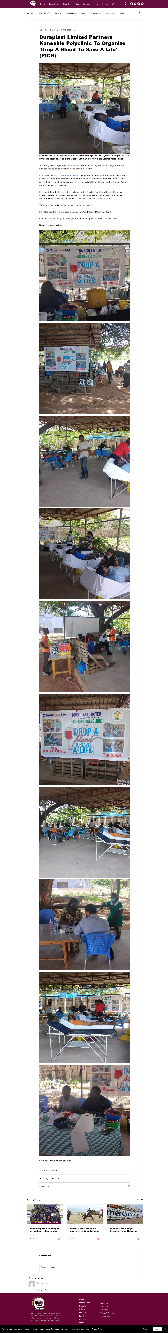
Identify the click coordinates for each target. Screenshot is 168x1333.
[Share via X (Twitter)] (46, 1178)
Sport (84, 13)
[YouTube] (142, 3)
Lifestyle (82, 1306)
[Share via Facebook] (40, 1178)
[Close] (165, 1329)
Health (54, 1170)
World (81, 1322)
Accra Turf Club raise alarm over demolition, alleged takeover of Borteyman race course (84, 1229)
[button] (139, 13)
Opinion (82, 1319)
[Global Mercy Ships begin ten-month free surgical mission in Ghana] (125, 1214)
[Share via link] (58, 1178)
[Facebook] (131, 3)
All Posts (30, 13)
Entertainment (71, 13)
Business (82, 1312)
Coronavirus (110, 13)
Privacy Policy (97, 1329)
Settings (146, 1329)
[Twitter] (135, 3)
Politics (58, 13)
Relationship (96, 13)
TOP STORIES (44, 13)
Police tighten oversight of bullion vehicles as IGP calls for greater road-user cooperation (44, 1229)
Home (81, 1299)
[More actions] (128, 29)
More (122, 13)
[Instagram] (138, 3)
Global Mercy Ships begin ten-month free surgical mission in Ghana (122, 1229)
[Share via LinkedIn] (52, 1178)
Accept (157, 1329)
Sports (81, 1316)
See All (140, 1200)
